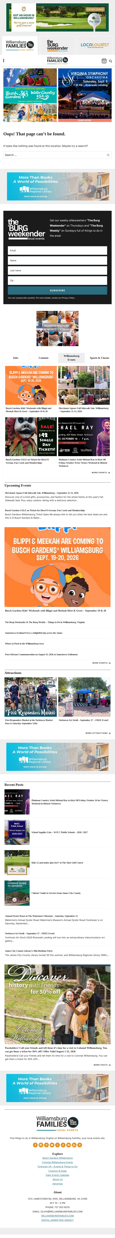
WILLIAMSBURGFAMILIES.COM (57, 1215)
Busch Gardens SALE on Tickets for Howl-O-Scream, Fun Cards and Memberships (27, 461)
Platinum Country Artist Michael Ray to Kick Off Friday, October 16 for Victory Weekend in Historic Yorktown (83, 462)
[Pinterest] (46, 1145)
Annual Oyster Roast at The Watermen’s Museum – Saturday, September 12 (41, 916)
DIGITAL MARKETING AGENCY (57, 1220)
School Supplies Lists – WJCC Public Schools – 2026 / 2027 (60, 832)
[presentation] (31, 385)
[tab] (15, 358)
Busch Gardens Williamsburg (57, 1158)
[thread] (79, 1145)
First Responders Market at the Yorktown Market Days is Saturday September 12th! (29, 721)
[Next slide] (107, 703)
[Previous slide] (8, 703)
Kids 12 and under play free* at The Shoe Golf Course (57, 862)
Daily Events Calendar (57, 1175)
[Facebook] (35, 1145)
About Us (58, 1179)
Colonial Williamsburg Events (57, 1162)
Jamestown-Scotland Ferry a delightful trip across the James (33, 633)
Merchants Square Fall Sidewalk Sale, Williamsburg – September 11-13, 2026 (83, 410)
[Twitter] (57, 1145)
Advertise (57, 1183)
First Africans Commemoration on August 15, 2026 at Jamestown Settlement (41, 654)
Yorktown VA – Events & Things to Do (57, 1166)
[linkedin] (74, 1145)
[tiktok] (63, 1145)
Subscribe (57, 290)
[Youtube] (52, 1145)
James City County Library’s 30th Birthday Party (29, 951)
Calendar (104, 60)
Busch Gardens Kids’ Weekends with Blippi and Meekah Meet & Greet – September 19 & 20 (28, 410)
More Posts (101, 1065)
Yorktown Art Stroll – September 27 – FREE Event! (83, 720)
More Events (99, 472)
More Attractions (97, 733)
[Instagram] (41, 1145)
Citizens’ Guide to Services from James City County (56, 893)
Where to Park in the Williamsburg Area (24, 643)
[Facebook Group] (68, 1145)
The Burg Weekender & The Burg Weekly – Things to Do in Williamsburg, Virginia (45, 622)
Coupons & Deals (57, 1170)
